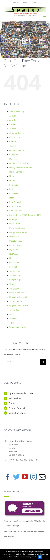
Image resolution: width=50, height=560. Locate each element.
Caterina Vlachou (16, 133)
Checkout (13, 141)
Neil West (13, 254)
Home (12, 176)
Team (11, 314)
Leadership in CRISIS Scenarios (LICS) (25, 215)
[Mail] (42, 477)
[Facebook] (7, 477)
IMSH (11, 189)
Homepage (14, 180)
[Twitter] (16, 477)
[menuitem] (16, 2)
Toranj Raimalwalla (17, 327)
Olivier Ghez (14, 262)
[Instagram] (33, 477)
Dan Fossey (14, 159)
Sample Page (15, 279)
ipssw (11, 197)
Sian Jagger (14, 288)
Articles (12, 124)
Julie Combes (15, 206)
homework (14, 185)
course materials (16, 150)
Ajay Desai (13, 120)
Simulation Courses (17, 292)
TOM (11, 323)
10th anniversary (16, 111)
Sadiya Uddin (15, 271)
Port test (13, 266)
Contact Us (14, 403)
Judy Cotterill (15, 202)
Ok (40, 557)
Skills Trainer (15, 398)
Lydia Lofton (14, 223)
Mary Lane (14, 236)
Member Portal (16, 245)
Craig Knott (14, 154)
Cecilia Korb (14, 137)
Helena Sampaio (16, 171)
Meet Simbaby (15, 241)
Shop (11, 284)
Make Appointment (17, 228)
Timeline (13, 318)
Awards (12, 128)
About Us (13, 115)
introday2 (13, 193)
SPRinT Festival (16, 301)
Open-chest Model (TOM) (21, 393)
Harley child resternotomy (20, 167)
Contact (12, 146)
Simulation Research (18, 297)
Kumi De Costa (15, 210)
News (11, 258)
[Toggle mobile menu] (44, 17)
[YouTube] (25, 477)
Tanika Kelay (14, 310)
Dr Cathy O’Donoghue (19, 163)
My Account (14, 249)
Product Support (17, 408)
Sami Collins (14, 275)
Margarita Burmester (18, 232)
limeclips (13, 219)
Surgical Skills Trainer (18, 305)
